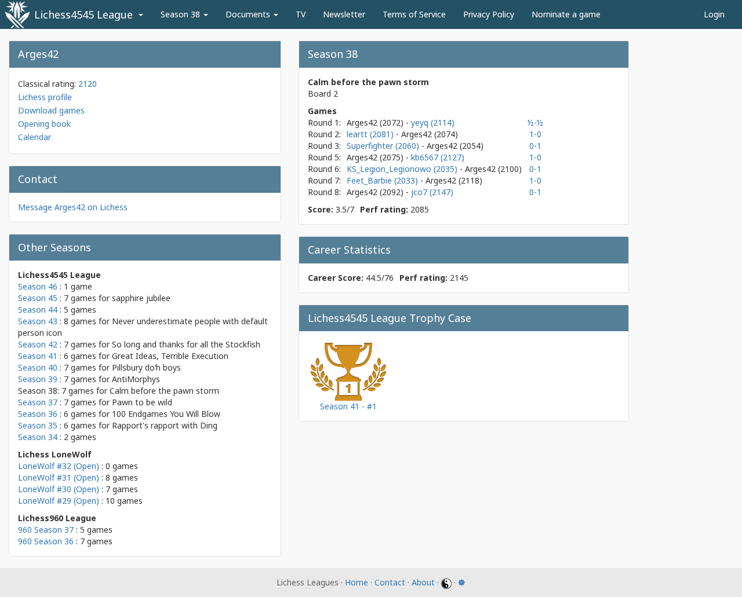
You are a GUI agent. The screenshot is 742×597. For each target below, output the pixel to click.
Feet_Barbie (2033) (383, 180)
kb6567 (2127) (437, 157)
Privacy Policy (488, 14)
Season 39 (37, 378)
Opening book (44, 123)
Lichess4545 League (83, 14)
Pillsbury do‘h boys (146, 367)
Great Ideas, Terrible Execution (170, 355)
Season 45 (37, 297)
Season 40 (37, 367)
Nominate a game (566, 14)
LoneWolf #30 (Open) (58, 489)
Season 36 (37, 413)
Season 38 (181, 14)
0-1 (535, 145)
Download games (51, 110)
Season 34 (37, 436)
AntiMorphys (136, 378)
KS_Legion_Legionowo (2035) (403, 168)
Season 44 (37, 309)
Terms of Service (414, 14)
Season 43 (37, 321)
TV (300, 14)
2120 (87, 83)
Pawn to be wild (142, 402)
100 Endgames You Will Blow (166, 413)
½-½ (535, 122)
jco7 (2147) (432, 191)
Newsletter (344, 14)
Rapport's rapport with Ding (164, 425)
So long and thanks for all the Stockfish (186, 344)
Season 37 (37, 402)
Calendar (34, 136)
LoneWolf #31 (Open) (58, 477)
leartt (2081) (371, 134)
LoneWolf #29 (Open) (58, 500)
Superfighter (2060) (384, 145)
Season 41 (37, 355)
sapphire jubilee (141, 297)
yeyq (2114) (432, 122)
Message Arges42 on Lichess (73, 207)
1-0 (535, 134)
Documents (248, 14)
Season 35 (37, 425)
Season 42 (37, 344)
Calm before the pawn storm (164, 390)
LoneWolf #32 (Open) (58, 465)
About (423, 582)
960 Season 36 (46, 541)
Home (356, 582)
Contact (389, 582)
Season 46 (37, 286)
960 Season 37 (46, 529)
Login (714, 14)
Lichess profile (45, 96)
